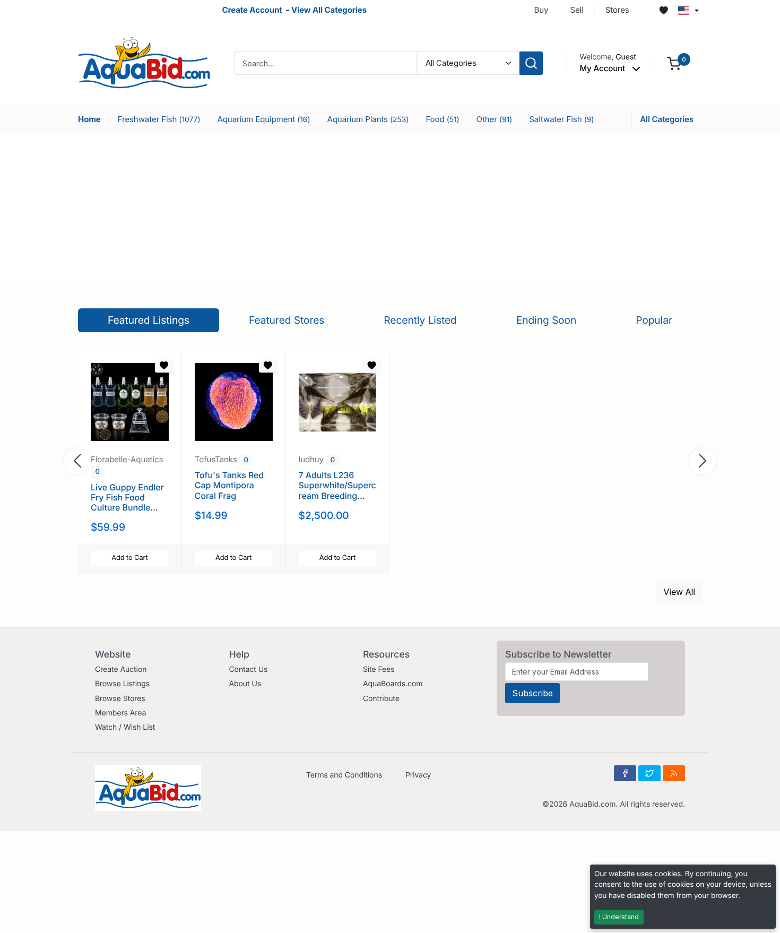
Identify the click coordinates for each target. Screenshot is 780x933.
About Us (245, 683)
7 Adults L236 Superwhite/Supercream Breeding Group (337, 490)
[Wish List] (664, 11)
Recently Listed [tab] (420, 320)
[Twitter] (649, 773)
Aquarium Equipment (263, 119)
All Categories (667, 119)
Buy (541, 10)
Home (89, 119)
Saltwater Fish (561, 119)
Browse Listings (122, 683)
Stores (617, 10)
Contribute (381, 698)
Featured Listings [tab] (148, 320)
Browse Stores (120, 698)
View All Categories (329, 10)
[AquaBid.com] (144, 62)
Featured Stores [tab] (287, 320)
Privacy (418, 775)
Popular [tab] (654, 320)
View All (679, 591)
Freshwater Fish (159, 119)
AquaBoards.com (393, 683)
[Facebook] (625, 773)
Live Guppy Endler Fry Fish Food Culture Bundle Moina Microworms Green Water (129, 507)
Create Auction (120, 669)
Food (442, 119)
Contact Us (248, 669)
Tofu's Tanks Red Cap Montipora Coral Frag (229, 485)
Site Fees (379, 669)
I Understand (619, 917)
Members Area (120, 713)
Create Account (252, 10)
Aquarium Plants (368, 119)
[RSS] (674, 773)
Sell (576, 10)
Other (494, 119)
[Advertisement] (390, 208)
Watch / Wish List (125, 727)
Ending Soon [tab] (546, 320)
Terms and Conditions (344, 775)
